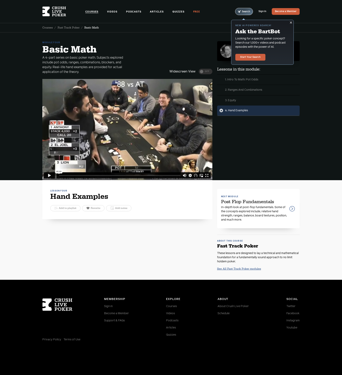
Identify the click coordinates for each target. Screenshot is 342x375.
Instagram (293, 320)
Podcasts (133, 12)
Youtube (291, 327)
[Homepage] (63, 11)
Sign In (262, 11)
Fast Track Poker (69, 27)
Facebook (292, 313)
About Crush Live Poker (233, 306)
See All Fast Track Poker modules (239, 269)
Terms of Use (72, 339)
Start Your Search (250, 57)
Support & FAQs (114, 320)
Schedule (224, 313)
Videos (112, 12)
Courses (92, 12)
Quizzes (178, 12)
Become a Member (285, 11)
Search (246, 11)
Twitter (290, 306)
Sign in (108, 306)
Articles (156, 12)
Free (196, 12)
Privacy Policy (51, 339)
